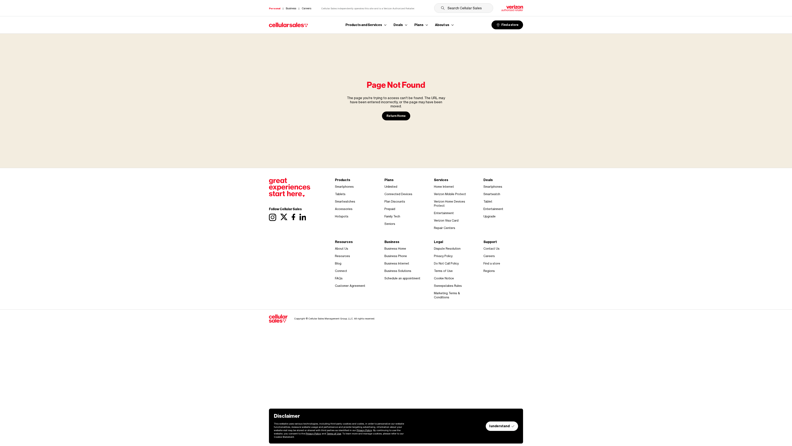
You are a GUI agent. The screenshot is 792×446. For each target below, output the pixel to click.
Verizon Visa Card (446, 220)
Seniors (389, 223)
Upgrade (489, 216)
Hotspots (341, 216)
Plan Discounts (394, 201)
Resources (342, 256)
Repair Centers (444, 228)
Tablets (340, 194)
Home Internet (444, 186)
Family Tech (392, 216)
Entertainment (444, 213)
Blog (338, 263)
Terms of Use (443, 271)
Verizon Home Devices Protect (449, 203)
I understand (499, 426)
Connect (341, 271)
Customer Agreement (350, 285)
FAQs (339, 278)
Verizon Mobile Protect (450, 194)
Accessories (343, 209)
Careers (489, 256)
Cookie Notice (444, 278)
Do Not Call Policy (446, 263)
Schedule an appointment (402, 278)
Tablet (487, 201)
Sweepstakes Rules (448, 285)
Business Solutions (397, 271)
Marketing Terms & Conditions (447, 295)
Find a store (510, 25)
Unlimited (390, 186)
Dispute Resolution (447, 248)
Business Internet (396, 263)
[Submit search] (443, 8)
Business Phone (395, 256)
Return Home (396, 116)
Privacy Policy (443, 256)
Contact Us (491, 248)
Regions (489, 271)
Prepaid (389, 209)
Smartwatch (491, 194)
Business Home (395, 248)
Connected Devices (398, 194)
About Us (341, 248)
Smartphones (344, 186)
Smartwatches (345, 201)
